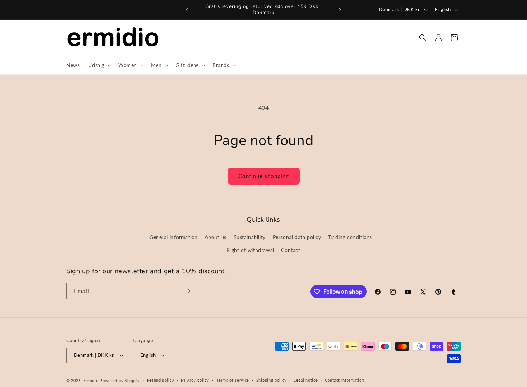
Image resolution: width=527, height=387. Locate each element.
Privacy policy (195, 380)
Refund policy (160, 380)
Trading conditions (350, 237)
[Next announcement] (340, 10)
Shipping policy (271, 380)
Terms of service (232, 380)
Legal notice (306, 380)
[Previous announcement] (187, 10)
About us (216, 237)
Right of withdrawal (250, 250)
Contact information (344, 380)
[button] (99, 65)
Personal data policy (297, 237)
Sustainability (250, 237)
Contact (290, 250)
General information (173, 237)
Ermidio (91, 380)
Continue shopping (263, 176)
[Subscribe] (187, 291)
